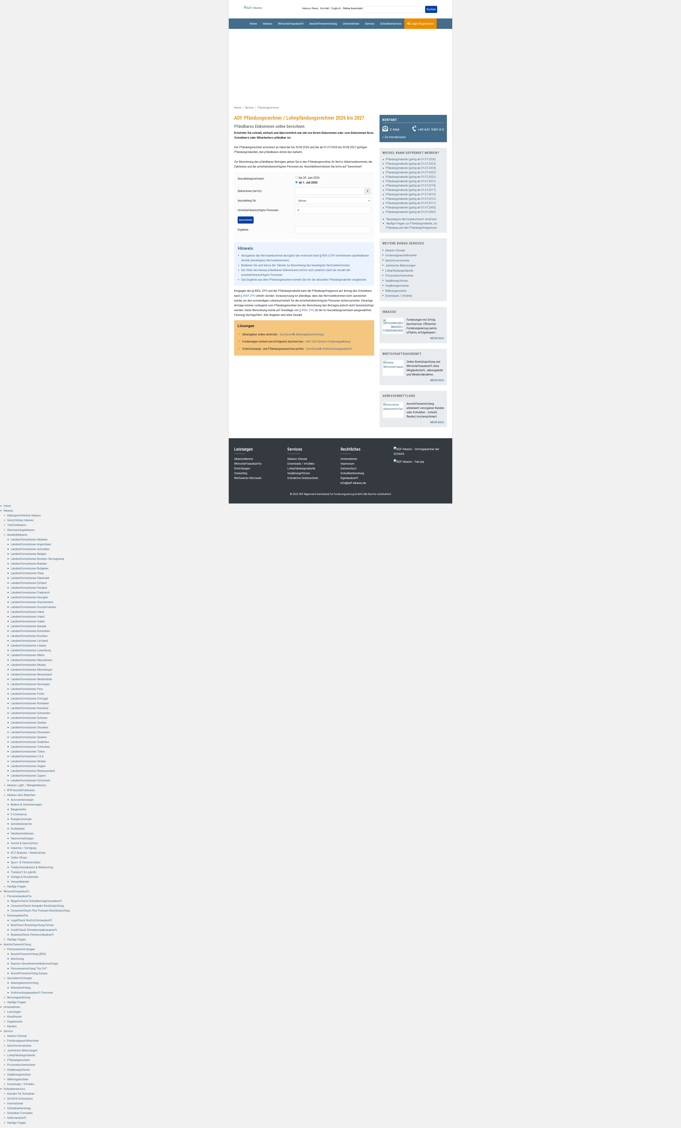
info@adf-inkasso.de (353, 483)
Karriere (12, 1026)
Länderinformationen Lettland (29, 640)
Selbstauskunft (16, 1117)
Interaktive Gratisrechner (302, 478)
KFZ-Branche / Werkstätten (28, 852)
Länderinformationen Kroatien (29, 636)
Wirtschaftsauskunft (291, 23)
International (15, 1103)
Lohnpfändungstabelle (399, 270)
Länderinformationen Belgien (28, 554)
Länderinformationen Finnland (29, 587)
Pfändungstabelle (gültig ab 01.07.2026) (411, 159)
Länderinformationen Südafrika (30, 742)
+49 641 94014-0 (431, 129)
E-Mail (394, 129)
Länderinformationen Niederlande (31, 679)
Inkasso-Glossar (395, 250)
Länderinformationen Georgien (29, 597)
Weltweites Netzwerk (248, 478)
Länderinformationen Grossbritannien (33, 607)
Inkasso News (310, 8)
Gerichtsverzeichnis (397, 260)
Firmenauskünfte (17, 915)
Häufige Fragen (16, 886)
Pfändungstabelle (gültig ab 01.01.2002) (411, 212)
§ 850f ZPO (248, 295)
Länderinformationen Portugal (29, 698)
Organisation (15, 1021)
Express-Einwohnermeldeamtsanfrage (34, 963)
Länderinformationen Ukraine (28, 761)
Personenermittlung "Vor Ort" (29, 968)
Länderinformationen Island (28, 616)
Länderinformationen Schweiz (29, 718)
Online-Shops (19, 857)
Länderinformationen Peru (27, 689)
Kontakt (325, 8)
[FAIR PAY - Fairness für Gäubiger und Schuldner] (409, 461)
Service (369, 23)
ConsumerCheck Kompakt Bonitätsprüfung (37, 905)
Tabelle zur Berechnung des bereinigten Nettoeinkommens (313, 265)
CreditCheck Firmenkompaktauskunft (34, 930)
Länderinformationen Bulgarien (29, 568)
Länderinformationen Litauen (28, 645)
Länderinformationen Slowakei (29, 727)
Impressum (347, 463)
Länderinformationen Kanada (28, 626)
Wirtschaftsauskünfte (248, 463)
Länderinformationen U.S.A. (27, 756)
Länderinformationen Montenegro (31, 669)
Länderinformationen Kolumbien (30, 631)
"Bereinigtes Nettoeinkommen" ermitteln (411, 219)
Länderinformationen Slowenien (30, 732)
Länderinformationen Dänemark (30, 578)
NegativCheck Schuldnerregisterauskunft (36, 901)
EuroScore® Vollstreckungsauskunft (329, 348)
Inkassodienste (243, 459)
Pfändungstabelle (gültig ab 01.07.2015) (411, 194)
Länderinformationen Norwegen (30, 684)
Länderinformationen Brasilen (29, 563)
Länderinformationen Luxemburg (31, 650)
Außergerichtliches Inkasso (24, 515)
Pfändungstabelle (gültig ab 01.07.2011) (411, 203)
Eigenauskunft (349, 478)
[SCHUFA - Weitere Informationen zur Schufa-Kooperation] (420, 451)
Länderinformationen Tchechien (30, 746)
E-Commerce (19, 814)
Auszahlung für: (247, 200)
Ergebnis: (243, 229)
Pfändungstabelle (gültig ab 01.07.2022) (411, 177)
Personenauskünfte (19, 896)
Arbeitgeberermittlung (24, 983)
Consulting (240, 473)
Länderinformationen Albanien (29, 539)
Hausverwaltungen (22, 838)
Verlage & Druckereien (24, 877)
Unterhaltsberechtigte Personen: (258, 210)
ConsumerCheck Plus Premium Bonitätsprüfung (40, 910)
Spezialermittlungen (19, 978)
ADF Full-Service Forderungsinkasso (328, 341)
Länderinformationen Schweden (30, 713)
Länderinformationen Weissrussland (33, 771)
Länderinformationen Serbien (28, 722)
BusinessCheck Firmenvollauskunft (32, 934)
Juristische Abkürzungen (400, 265)
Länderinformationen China (27, 573)
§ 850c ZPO (306, 310)
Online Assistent (353, 8)
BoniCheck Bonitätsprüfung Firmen (32, 925)
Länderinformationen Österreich (30, 780)
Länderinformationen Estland (28, 583)
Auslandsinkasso (17, 534)
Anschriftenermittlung (323, 23)
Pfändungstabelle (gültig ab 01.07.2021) (411, 181)
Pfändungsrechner (18, 1060)
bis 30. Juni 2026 (309, 177)
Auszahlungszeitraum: (251, 178)
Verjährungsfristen (396, 280)
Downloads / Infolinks (398, 295)
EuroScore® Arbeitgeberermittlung (302, 334)
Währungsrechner (396, 291)
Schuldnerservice (391, 23)
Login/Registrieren (422, 23)
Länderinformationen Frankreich (30, 592)
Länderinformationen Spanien (29, 737)
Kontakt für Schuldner (21, 1093)
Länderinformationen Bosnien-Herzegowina (37, 559)
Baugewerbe (18, 809)
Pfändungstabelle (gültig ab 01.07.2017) (411, 190)
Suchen (431, 9)
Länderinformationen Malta (27, 655)
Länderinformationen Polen (27, 693)
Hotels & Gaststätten (24, 843)
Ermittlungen (242, 468)
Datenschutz (348, 468)
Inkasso (267, 23)
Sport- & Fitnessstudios (25, 862)
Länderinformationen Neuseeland (31, 674)
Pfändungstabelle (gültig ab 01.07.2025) (411, 163)
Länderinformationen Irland (27, 612)
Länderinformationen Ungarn (28, 766)
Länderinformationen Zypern (28, 775)
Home (253, 23)
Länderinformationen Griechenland (32, 602)
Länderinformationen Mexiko (28, 665)
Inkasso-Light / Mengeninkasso (26, 785)
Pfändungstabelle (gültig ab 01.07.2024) (411, 168)
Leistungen (14, 1011)
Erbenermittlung (21, 987)
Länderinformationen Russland (29, 708)
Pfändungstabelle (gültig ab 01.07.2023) (411, 172)
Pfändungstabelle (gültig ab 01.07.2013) (411, 198)
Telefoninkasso (16, 525)
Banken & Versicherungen (26, 804)
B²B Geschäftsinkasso (21, 790)
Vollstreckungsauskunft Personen (32, 992)
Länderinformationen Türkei (28, 751)
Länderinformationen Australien (30, 549)
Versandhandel (20, 881)
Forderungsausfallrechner (401, 255)
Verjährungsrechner (397, 285)
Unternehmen (351, 23)
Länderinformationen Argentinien (31, 544)
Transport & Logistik (23, 872)
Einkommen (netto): (250, 191)
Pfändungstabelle (340, 279)
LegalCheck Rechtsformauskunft (31, 920)
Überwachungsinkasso (21, 530)
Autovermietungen (22, 799)
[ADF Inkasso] (253, 7)
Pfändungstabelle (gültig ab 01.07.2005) (411, 207)
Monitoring (17, 958)
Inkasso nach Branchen (21, 795)
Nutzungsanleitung (18, 997)
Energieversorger (21, 819)
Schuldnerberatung (352, 473)
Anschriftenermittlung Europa (29, 973)
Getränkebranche (21, 824)
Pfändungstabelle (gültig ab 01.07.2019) (411, 185)
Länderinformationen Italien (28, 621)
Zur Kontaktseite (395, 137)
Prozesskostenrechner (399, 275)
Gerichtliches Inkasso (20, 520)
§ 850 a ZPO (327, 255)
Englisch (336, 8)
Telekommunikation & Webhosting (32, 867)
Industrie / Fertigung (23, 848)
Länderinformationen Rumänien (30, 703)
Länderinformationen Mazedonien (31, 660)
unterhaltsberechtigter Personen (261, 275)
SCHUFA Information (20, 1098)
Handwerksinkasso (22, 833)
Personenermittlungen (21, 949)
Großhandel (18, 828)
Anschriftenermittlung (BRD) (28, 954)
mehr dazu (437, 338)
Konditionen (14, 1016)
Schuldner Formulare (20, 1113)
